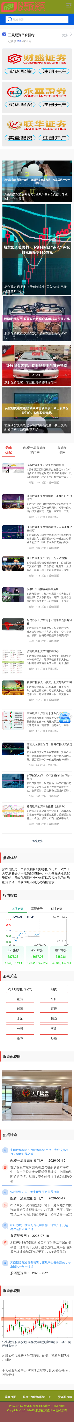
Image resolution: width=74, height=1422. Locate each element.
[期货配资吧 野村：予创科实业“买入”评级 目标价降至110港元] (36, 249)
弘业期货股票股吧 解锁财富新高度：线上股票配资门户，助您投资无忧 (35, 427)
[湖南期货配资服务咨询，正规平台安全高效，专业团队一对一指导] (37, 181)
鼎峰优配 (10, 1397)
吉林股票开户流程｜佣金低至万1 (46, 713)
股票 (20, 1008)
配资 (20, 999)
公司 (20, 1028)
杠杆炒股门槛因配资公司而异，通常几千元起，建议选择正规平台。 (40, 1227)
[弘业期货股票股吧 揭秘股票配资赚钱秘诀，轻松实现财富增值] (37, 1318)
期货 (54, 989)
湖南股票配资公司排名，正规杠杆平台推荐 (49, 497)
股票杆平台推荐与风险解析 (43, 589)
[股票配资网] (23, 7)
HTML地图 (58, 1406)
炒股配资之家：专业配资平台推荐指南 (30, 382)
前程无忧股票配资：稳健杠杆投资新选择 (49, 745)
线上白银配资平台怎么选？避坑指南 (48, 558)
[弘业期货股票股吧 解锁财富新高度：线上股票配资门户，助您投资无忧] (36, 410)
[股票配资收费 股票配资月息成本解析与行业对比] (36, 318)
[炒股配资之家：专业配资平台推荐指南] (36, 365)
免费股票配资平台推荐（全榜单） (47, 806)
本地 (20, 1018)
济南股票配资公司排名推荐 (43, 651)
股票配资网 (65, 1397)
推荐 (20, 1038)
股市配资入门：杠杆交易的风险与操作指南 (49, 776)
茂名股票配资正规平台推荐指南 (45, 465)
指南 (54, 1018)
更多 (65, 34)
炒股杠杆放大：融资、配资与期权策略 (49, 682)
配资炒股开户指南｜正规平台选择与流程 (49, 621)
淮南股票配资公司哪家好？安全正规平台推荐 (49, 528)
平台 (54, 999)
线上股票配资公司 (20, 989)
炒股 (54, 1038)
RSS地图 (45, 1406)
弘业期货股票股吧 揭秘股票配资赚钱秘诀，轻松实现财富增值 (36, 1344)
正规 (54, 1008)
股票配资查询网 (45, 1410)
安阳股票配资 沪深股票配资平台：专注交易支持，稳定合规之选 (39, 1152)
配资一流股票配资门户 (37, 1397)
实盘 (54, 1028)
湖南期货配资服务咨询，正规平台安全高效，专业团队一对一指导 (36, 196)
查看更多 (37, 841)
